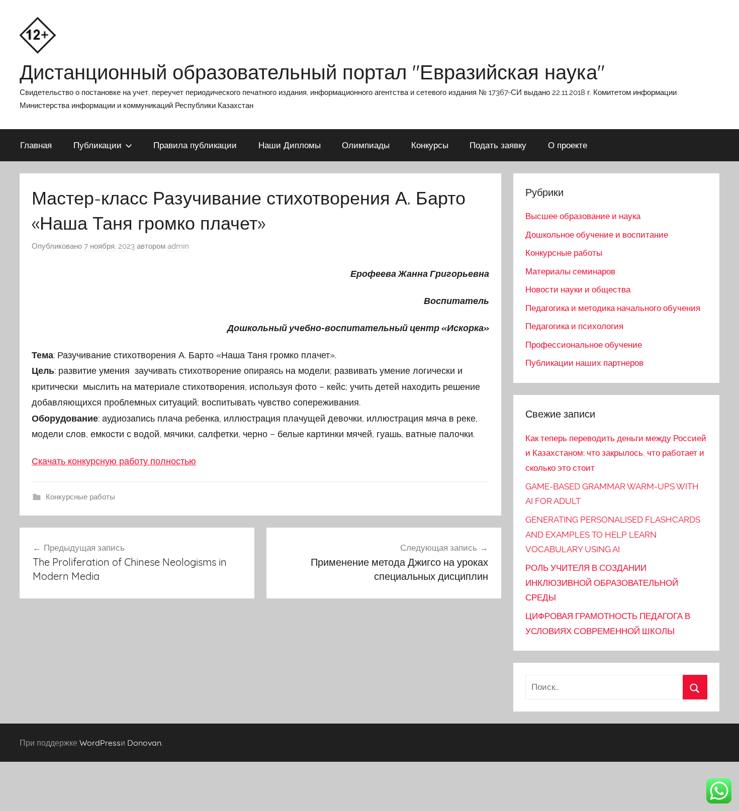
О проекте (567, 145)
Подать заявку (498, 145)
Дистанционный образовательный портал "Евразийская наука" (312, 71)
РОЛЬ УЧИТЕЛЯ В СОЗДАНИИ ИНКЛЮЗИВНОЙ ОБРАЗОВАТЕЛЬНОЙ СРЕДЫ (601, 583)
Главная (36, 145)
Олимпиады (366, 145)
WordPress (100, 743)
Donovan (144, 743)
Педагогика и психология (574, 326)
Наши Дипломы (289, 145)
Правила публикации (195, 145)
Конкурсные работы (80, 496)
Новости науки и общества (577, 289)
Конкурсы (429, 145)
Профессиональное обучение (583, 345)
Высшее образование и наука (582, 216)
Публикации (97, 145)
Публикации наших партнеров (584, 363)
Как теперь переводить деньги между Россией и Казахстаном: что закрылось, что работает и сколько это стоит (615, 453)
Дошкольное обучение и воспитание (596, 235)
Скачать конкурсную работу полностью (114, 461)
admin (178, 246)
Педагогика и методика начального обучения (612, 308)
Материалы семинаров (570, 271)
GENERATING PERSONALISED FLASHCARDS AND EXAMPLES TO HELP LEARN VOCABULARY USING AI (612, 535)
